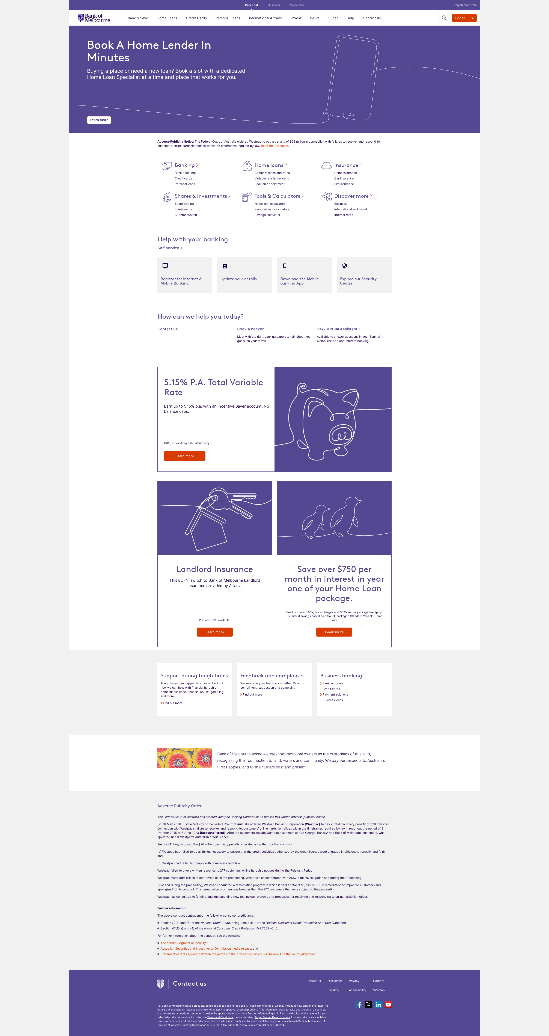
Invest (296, 18)
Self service (168, 248)
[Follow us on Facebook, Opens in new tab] (358, 1004)
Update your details (238, 278)
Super (333, 18)
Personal (251, 5)
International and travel (350, 209)
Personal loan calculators (272, 209)
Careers (378, 981)
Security (333, 990)
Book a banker (251, 329)
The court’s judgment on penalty (183, 943)
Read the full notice (274, 146)
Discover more (352, 196)
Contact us (372, 18)
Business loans (333, 700)
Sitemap (379, 990)
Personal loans (185, 184)
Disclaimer (335, 981)
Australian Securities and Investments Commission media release (206, 948)
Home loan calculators (270, 203)
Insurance (347, 165)
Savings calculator (267, 215)
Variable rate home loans (272, 178)
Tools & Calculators (278, 196)
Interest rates (343, 215)
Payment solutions (335, 694)
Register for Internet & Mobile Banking (181, 280)
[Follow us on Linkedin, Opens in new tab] (378, 1004)
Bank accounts (185, 173)
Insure (315, 18)
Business (274, 5)
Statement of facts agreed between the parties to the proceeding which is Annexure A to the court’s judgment (238, 954)
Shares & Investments (201, 196)
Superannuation (186, 215)
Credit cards (183, 178)
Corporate (297, 5)
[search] (445, 18)
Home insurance (345, 173)
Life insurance (344, 184)
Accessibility (357, 990)
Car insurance (344, 178)
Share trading (184, 203)
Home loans (270, 165)
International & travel (266, 18)
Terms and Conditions (220, 1017)
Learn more (99, 120)
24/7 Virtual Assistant (338, 329)
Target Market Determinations (272, 1017)
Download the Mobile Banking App (299, 280)
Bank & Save (138, 18)
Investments (183, 209)
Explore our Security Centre (358, 280)
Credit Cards (196, 18)
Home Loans (167, 18)
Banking (185, 165)
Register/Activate (465, 5)
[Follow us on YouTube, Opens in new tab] (388, 1004)
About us (314, 981)
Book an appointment (270, 184)
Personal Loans (228, 18)
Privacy (354, 981)
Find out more (172, 703)
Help (350, 18)
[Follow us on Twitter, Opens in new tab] (368, 1004)
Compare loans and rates (272, 173)
